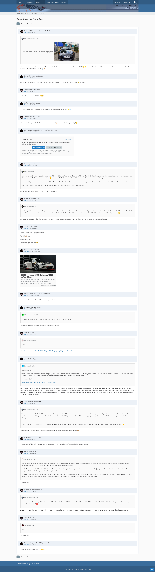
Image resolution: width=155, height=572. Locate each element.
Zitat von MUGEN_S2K (31, 38)
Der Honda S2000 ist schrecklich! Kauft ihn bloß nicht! (40, 130)
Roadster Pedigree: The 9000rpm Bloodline (37, 543)
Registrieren (127, 2)
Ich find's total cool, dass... (32, 103)
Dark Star (26, 32)
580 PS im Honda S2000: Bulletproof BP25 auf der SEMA (37, 276)
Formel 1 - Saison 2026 (31, 226)
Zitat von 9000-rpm (30, 206)
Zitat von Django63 (30, 459)
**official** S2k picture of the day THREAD (37, 31)
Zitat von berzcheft (30, 340)
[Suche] (135, 2)
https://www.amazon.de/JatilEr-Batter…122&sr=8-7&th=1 (39, 382)
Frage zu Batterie (29, 332)
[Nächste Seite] (31, 23)
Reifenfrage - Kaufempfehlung (33, 164)
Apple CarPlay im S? (30, 451)
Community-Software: (77, 569)
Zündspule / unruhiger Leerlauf (33, 76)
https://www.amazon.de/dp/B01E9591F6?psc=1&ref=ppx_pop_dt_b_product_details (46, 351)
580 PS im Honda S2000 (31, 250)
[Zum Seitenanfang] (152, 569)
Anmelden (117, 2)
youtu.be (68, 139)
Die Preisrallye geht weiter (32, 89)
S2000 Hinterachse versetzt (32, 307)
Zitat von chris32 (29, 171)
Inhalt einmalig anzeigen (38, 147)
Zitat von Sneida (29, 525)
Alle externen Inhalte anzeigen (54, 147)
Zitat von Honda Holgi (31, 315)
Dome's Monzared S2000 (32, 116)
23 (28, 24)
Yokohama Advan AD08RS (32, 199)
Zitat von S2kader (29, 366)
